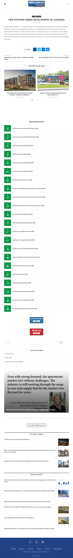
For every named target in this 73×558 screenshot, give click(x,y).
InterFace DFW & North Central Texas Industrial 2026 (28, 205)
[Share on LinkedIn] (43, 49)
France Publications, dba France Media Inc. (38, 551)
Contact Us (47, 549)
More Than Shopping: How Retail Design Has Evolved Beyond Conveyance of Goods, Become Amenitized (30, 451)
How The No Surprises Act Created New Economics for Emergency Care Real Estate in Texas (30, 480)
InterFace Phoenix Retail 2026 (21, 154)
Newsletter (13, 549)
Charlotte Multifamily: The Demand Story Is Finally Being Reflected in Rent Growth (29, 528)
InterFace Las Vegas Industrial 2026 (23, 231)
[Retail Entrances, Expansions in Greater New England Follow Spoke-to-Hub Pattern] (63, 493)
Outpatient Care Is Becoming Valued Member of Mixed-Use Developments (26, 461)
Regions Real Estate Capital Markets (14, 361)
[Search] (68, 4)
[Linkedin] (36, 542)
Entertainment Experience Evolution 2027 (24, 308)
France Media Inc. (57, 549)
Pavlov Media (8, 357)
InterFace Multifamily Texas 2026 (22, 180)
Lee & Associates (9, 353)
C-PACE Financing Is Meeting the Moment (17, 439)
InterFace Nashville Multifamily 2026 (23, 291)
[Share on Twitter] (39, 49)
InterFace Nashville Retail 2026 (21, 283)
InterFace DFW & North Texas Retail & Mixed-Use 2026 (28, 197)
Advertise (39, 549)
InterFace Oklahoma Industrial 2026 (23, 265)
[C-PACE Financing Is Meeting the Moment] (63, 442)
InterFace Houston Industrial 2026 (22, 145)
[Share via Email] (47, 49)
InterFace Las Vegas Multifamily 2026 (23, 240)
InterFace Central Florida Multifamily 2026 (25, 248)
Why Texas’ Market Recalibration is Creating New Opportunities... (36, 410)
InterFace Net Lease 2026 (20, 274)
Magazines (21, 549)
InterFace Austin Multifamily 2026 (22, 214)
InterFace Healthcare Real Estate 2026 (23, 223)
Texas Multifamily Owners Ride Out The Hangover (19, 517)
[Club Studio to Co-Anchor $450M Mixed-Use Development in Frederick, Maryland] (53, 80)
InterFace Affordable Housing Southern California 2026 (29, 188)
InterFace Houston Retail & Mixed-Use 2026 (25, 137)
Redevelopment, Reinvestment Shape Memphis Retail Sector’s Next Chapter (27, 501)
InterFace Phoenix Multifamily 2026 (23, 162)
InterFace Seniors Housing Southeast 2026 (25, 128)
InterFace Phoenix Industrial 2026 (22, 171)
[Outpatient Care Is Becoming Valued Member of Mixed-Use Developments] (63, 463)
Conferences (31, 549)
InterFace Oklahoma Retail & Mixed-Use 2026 (26, 257)
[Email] (42, 542)
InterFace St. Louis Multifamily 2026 (23, 300)
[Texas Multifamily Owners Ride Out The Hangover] (63, 520)
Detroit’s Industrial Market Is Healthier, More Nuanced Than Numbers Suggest (28, 507)
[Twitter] (30, 542)
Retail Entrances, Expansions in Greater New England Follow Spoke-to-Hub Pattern (29, 490)
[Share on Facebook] (35, 49)
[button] (6, 84)
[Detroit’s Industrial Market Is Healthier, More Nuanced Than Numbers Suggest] (63, 509)
